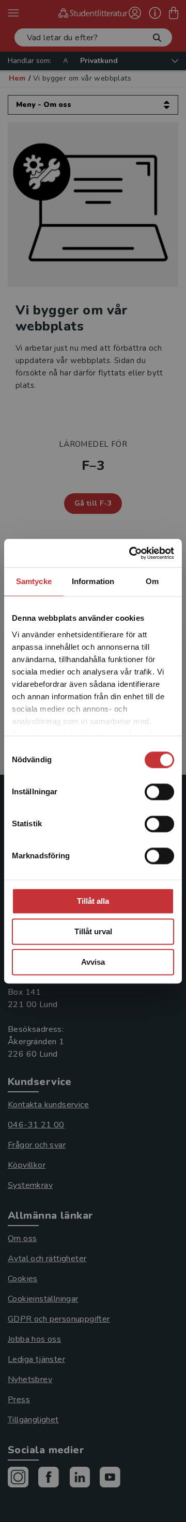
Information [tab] (93, 581)
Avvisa (93, 962)
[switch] (159, 791)
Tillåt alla (93, 901)
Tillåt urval (93, 931)
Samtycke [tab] (34, 581)
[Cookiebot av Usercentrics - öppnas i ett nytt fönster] (131, 553)
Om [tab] (152, 581)
